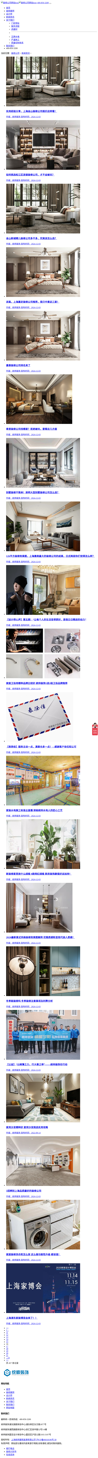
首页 (8, 8)
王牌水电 (15, 37)
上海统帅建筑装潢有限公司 (23, 1440)
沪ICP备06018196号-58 (46, 1440)
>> (7, 1360)
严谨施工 (15, 40)
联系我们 (10, 46)
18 (7, 1349)
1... (7, 1330)
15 (7, 1342)
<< (7, 1328)
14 (7, 1339)
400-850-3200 (43, 3)
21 (7, 1355)
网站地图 (10, 1408)
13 (7, 1337)
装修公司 (15, 53)
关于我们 (10, 1401)
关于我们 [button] (10, 20)
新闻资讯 (10, 17)
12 (7, 1335)
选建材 (14, 29)
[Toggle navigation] (50, 3)
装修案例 (10, 11)
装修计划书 (11, 1451)
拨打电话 (10, 1448)
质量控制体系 (17, 43)
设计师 (9, 14)
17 (7, 1346)
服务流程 (15, 26)
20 (7, 1353)
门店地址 (15, 23)
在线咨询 (10, 1455)
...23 (8, 1358)
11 (7, 1333)
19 (7, 1351)
